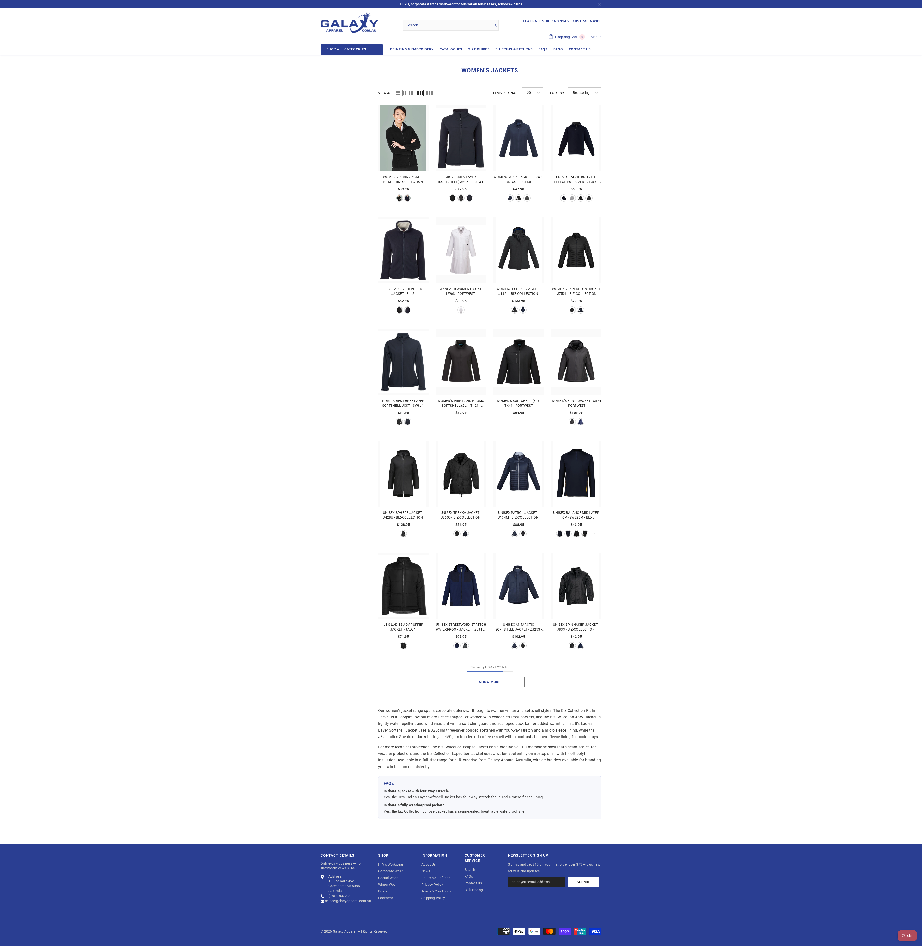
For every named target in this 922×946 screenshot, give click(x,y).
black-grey (403, 645)
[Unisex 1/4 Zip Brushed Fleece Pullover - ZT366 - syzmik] (576, 138)
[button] (398, 93)
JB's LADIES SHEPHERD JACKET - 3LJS (403, 291)
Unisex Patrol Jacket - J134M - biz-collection (518, 515)
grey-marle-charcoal (572, 198)
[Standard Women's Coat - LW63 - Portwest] (461, 250)
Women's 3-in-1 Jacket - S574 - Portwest (576, 403)
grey (461, 198)
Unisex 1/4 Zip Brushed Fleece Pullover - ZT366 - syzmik (576, 179)
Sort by (557, 93)
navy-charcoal (563, 198)
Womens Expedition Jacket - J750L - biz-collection (576, 291)
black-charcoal (580, 198)
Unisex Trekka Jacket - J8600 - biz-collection (461, 515)
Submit (583, 882)
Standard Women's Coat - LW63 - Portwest (461, 291)
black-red (576, 533)
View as (384, 93)
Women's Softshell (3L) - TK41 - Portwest (519, 403)
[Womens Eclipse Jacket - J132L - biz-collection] (518, 250)
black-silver (523, 533)
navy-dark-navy (457, 645)
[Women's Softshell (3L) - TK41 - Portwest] (518, 362)
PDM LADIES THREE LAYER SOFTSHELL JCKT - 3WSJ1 (403, 403)
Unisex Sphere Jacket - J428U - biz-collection (403, 515)
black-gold (584, 533)
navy (407, 198)
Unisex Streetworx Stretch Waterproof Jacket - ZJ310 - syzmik (461, 627)
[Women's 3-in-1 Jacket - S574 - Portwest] (576, 362)
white (461, 310)
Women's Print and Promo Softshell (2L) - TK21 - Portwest (460, 403)
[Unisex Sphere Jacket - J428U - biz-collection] (403, 474)
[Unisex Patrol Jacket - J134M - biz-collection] (518, 474)
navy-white (407, 310)
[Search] (451, 25)
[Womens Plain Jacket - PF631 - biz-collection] (403, 138)
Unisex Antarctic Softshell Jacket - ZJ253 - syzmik (518, 627)
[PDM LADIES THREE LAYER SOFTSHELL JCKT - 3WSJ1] (403, 362)
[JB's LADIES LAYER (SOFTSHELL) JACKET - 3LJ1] (461, 138)
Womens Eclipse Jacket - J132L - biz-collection (519, 291)
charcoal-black (589, 198)
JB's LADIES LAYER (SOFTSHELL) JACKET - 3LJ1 (461, 179)
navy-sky (568, 533)
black (399, 198)
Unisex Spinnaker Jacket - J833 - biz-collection (576, 627)
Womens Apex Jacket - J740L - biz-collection (518, 179)
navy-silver (514, 533)
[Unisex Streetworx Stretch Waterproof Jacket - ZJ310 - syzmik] (461, 586)
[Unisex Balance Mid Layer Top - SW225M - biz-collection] (576, 474)
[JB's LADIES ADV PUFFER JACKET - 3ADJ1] (403, 586)
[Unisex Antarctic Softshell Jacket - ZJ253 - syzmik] (518, 586)
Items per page (504, 93)
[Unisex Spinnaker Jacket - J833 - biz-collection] (576, 586)
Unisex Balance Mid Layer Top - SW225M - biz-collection (576, 515)
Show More (489, 682)
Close (599, 4)
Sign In (596, 37)
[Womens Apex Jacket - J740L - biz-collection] (518, 138)
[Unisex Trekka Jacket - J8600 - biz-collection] (461, 474)
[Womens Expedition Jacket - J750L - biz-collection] (576, 250)
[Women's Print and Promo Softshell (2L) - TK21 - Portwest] (461, 362)
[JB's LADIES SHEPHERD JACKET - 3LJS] (403, 250)
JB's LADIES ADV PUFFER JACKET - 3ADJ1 (403, 627)
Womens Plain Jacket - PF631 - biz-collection (403, 179)
